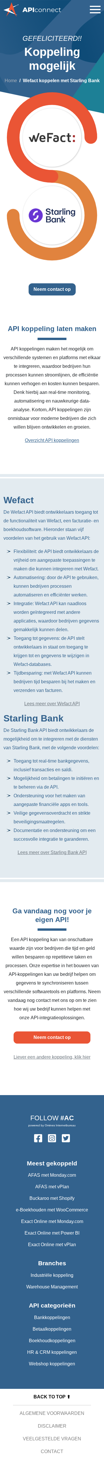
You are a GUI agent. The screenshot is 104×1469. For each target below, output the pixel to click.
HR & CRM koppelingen (52, 1352)
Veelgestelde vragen (52, 1438)
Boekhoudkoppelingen (52, 1340)
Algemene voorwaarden (52, 1413)
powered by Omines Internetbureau (52, 1125)
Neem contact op (52, 289)
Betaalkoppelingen (52, 1329)
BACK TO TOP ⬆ (52, 1396)
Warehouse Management (52, 1286)
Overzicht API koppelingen (52, 440)
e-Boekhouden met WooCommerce (52, 1209)
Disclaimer (52, 1426)
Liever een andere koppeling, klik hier (52, 1057)
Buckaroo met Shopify (52, 1198)
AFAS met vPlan (52, 1186)
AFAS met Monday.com (52, 1175)
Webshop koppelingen (52, 1363)
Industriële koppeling (52, 1275)
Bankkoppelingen (52, 1317)
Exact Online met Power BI (52, 1233)
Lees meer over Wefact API (52, 703)
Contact (52, 1451)
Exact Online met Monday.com (52, 1221)
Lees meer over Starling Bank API (52, 852)
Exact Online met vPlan (52, 1244)
